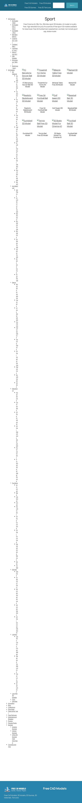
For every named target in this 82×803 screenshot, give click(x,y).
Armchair (17, 488)
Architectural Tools (17, 205)
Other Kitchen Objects (17, 625)
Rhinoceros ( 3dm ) (15, 62)
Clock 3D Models (17, 314)
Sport (17, 183)
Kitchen (14, 570)
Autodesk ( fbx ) (15, 32)
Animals (17, 78)
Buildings (17, 234)
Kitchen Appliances (17, 596)
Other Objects (17, 163)
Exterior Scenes (14, 728)
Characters (17, 86)
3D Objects (14, 73)
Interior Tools (17, 253)
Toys (13, 699)
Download (11, 709)
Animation (11, 703)
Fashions (17, 94)
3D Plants (17, 193)
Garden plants (17, 332)
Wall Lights (17, 687)
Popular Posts (12, 723)
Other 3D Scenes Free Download (15, 739)
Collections (11, 707)
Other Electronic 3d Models (17, 436)
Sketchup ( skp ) (15, 67)
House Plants (17, 344)
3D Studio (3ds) (15, 22)
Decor (14, 282)
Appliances (17, 396)
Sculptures (17, 378)
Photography (17, 452)
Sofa (17, 563)
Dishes (17, 573)
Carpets (17, 303)
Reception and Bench (17, 552)
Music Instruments (17, 150)
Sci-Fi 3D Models (17, 175)
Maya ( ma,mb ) (14, 53)
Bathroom (17, 216)
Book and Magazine (17, 291)
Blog (9, 705)
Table (17, 567)
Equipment (17, 510)
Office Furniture (17, 522)
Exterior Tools (17, 243)
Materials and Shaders (12, 718)
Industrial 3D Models (17, 134)
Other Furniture (17, 536)
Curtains (17, 324)
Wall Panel (17, 277)
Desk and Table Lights (17, 664)
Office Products (17, 418)
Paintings (17, 370)
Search (72, 5)
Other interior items (17, 358)
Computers (17, 406)
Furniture (15, 483)
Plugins (10, 721)
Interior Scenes (14, 732)
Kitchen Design (17, 610)
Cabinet (17, 499)
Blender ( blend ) (15, 36)
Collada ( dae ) (15, 45)
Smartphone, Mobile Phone (17, 470)
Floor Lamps (17, 678)
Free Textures (12, 715)
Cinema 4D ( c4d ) (14, 40)
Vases (17, 385)
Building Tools (17, 225)
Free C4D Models (54, 788)
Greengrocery (17, 582)
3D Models (11, 70)
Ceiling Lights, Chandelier (17, 645)
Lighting (14, 634)
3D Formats (11, 19)
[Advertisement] (50, 49)
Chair (17, 504)
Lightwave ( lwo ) (15, 49)
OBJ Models (14, 57)
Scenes (10, 725)
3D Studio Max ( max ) (15, 27)
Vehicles (14, 701)
